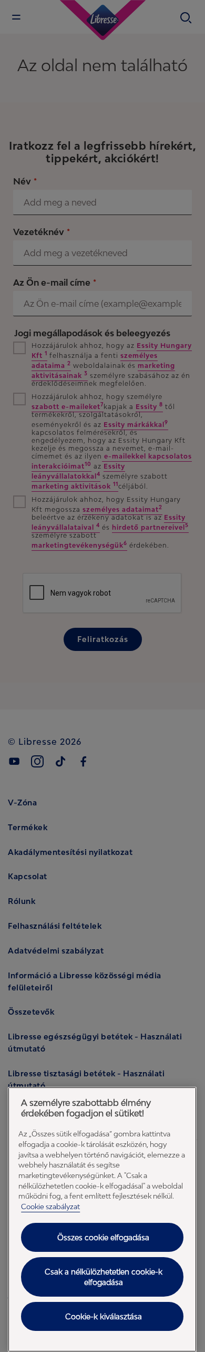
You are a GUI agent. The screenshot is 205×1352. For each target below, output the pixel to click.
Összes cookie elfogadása (103, 1237)
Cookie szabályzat (50, 1206)
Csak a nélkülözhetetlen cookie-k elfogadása (103, 1277)
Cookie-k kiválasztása (103, 1316)
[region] (102, 1219)
